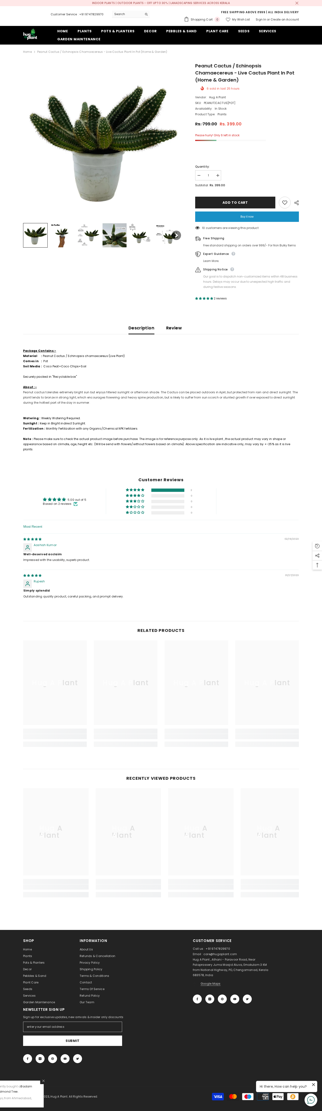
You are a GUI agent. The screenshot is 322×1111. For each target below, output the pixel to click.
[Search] (131, 14)
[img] (32, 539)
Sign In (261, 19)
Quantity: (202, 167)
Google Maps (211, 984)
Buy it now (247, 216)
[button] (35, 235)
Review (174, 328)
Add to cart (235, 202)
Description (141, 328)
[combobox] (127, 14)
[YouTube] (234, 999)
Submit (73, 1040)
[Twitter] (247, 999)
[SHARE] (295, 202)
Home (27, 52)
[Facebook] (197, 999)
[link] (55, 736)
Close (297, 3)
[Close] (90, 1081)
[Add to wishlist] (285, 202)
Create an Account (285, 19)
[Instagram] (209, 999)
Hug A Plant (217, 97)
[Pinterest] (222, 999)
